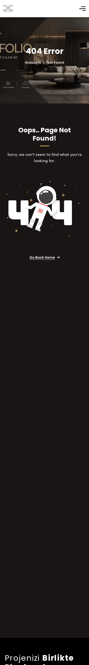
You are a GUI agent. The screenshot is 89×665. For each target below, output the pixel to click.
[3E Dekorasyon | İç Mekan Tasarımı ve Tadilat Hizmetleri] (8, 8)
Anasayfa (33, 62)
